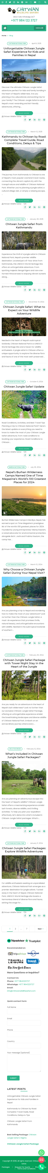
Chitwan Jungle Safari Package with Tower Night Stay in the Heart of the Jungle (24, 663)
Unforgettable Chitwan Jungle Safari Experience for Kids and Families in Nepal (24, 52)
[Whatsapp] (41, 1152)
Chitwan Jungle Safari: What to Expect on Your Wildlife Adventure (24, 310)
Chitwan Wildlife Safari (12, 116)
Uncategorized (15, 749)
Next (40, 929)
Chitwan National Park (17, 43)
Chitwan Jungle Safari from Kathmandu (24, 225)
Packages (6, 1167)
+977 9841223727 (22, 981)
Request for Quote (22, 1167)
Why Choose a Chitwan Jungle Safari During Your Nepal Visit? (24, 571)
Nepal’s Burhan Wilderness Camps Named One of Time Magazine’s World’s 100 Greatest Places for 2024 (24, 477)
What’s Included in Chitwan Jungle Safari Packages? (24, 755)
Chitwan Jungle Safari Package (23, 1144)
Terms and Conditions (26, 1169)
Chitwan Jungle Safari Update (24, 386)
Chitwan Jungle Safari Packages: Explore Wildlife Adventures (24, 850)
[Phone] (41, 1167)
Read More (24, 113)
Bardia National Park (17, 467)
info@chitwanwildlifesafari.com (21, 991)
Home (4, 35)
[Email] (41, 1160)
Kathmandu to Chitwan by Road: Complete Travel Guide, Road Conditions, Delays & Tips (24, 140)
